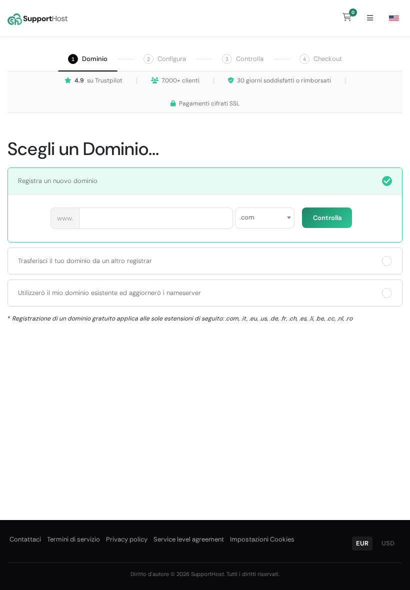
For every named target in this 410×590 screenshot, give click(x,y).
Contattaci (25, 539)
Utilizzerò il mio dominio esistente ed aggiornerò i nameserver (109, 292)
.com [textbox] (247, 217)
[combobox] (264, 218)
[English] (394, 18)
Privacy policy (127, 539)
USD (388, 543)
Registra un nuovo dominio (58, 180)
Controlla (327, 218)
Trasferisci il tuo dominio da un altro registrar (85, 260)
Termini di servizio (73, 539)
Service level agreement (189, 539)
